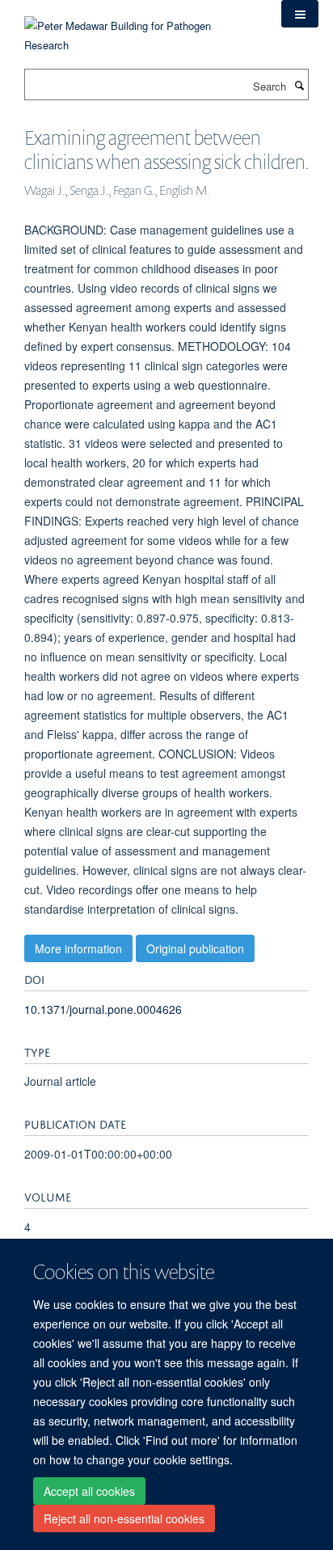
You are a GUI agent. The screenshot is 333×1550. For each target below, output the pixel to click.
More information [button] (78, 948)
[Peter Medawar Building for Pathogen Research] (140, 25)
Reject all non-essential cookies (124, 1518)
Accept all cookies (89, 1491)
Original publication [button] (195, 948)
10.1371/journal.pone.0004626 (103, 1009)
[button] (299, 13)
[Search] (299, 85)
